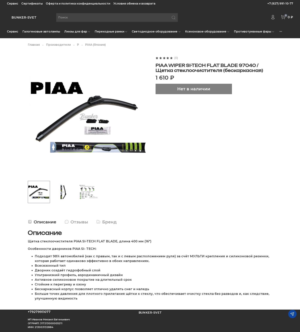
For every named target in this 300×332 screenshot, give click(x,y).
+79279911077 (39, 312)
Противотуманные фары (252, 31)
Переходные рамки (109, 31)
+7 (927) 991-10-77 (280, 3)
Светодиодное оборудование (154, 31)
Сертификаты (32, 3)
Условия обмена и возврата (134, 3)
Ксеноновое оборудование (205, 31)
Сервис (12, 3)
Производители (58, 44)
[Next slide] (144, 117)
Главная (34, 44)
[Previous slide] (33, 117)
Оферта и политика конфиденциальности (78, 3)
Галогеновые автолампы (41, 31)
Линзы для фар (75, 31)
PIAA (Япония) (95, 44)
